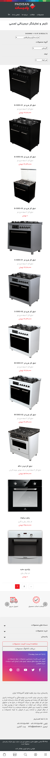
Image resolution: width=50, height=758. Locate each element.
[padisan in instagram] (18, 670)
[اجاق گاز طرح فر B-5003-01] (25, 83)
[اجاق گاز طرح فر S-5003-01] (25, 238)
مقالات (32, 15)
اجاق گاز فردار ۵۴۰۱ (25, 466)
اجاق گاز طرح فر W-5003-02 (25, 415)
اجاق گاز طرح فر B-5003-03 (25, 208)
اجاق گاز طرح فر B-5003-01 (25, 105)
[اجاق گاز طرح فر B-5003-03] (25, 186)
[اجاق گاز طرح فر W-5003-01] (25, 341)
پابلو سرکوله (25, 518)
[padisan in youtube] (25, 670)
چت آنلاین (21, 726)
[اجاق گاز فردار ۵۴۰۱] (25, 444)
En (9, 15)
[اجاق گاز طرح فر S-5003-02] (25, 289)
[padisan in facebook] (40, 670)
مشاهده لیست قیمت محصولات (25, 644)
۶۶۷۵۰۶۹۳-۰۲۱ (23, 723)
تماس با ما (16, 15)
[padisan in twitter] (33, 670)
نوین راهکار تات (20, 749)
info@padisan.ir (35, 726)
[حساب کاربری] (35, 754)
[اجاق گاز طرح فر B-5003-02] (25, 134)
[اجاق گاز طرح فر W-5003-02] (25, 392)
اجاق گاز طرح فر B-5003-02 (25, 157)
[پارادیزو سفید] (25, 547)
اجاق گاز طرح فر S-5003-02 (25, 312)
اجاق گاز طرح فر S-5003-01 (25, 260)
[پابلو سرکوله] (25, 495)
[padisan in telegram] (10, 670)
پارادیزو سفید (25, 569)
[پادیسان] (25, 6)
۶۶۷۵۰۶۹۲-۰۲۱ (37, 723)
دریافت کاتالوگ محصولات (25, 648)
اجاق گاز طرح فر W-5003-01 (25, 363)
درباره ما (25, 15)
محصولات (40, 15)
